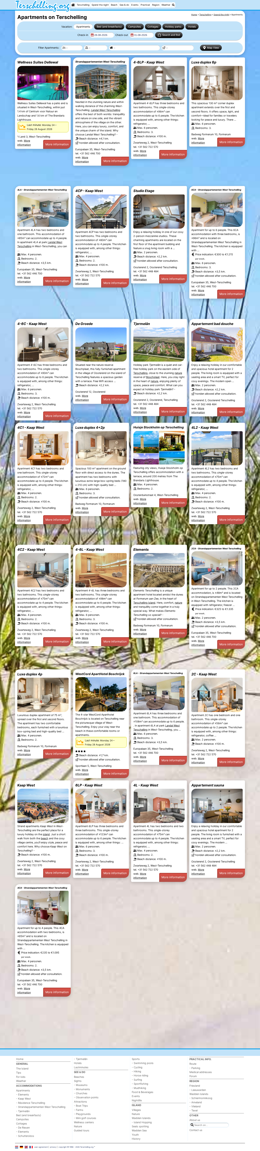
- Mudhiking (139, 1087)
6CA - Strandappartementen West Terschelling (216, 189)
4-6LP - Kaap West (148, 62)
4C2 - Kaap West (31, 549)
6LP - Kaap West (88, 785)
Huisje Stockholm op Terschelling (158, 427)
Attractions (80, 1101)
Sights (78, 1080)
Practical (145, 5)
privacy (53, 1147)
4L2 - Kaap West (204, 427)
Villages (136, 1109)
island (46, 834)
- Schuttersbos (25, 1135)
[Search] (173, 5)
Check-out (122, 34)
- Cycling (137, 1067)
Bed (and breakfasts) (109, 26)
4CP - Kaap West (89, 191)
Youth (135, 1134)
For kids (20, 1076)
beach (44, 838)
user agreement (41, 1147)
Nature (78, 1126)
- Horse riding (140, 1075)
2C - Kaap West (203, 674)
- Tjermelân (23, 1111)
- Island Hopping (142, 1122)
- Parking (194, 1067)
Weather (165, 5)
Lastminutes (81, 1067)
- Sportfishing (140, 1083)
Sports (136, 1058)
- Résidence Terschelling (30, 1102)
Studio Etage (143, 191)
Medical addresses (200, 1072)
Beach (114, 5)
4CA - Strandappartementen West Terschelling (42, 887)
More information (57, 144)
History (136, 1138)
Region (155, 5)
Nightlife (137, 1100)
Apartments (83, 26)
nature (178, 372)
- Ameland (195, 1102)
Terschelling (83, 5)
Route (192, 1063)
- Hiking (136, 1071)
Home (19, 1058)
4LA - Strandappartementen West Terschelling (42, 189)
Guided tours (81, 1130)
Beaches (79, 1076)
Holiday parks (173, 26)
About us (194, 1119)
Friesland (194, 1085)
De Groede (84, 324)
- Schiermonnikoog (200, 1098)
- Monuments (82, 1089)
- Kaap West (23, 1098)
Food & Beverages (142, 1092)
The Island (22, 1068)
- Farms (78, 1109)
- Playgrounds (82, 1113)
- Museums (81, 1084)
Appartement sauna (207, 785)
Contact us (195, 1130)
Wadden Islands (141, 1118)
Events (134, 5)
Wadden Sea (139, 1130)
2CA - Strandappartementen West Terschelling (216, 548)
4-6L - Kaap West (89, 549)
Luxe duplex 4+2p (90, 427)
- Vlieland (195, 1106)
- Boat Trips (81, 1105)
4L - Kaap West (145, 785)
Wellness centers (84, 1122)
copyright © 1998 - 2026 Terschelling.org (76, 1147)
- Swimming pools (143, 1063)
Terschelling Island (144, 602)
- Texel (193, 1110)
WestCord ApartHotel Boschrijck (100, 674)
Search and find (171, 34)
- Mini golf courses (85, 1118)
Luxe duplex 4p (29, 674)
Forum (193, 1076)
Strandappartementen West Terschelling (100, 61)
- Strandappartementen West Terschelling (40, 1106)
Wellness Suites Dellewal (37, 62)
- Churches (80, 1093)
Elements (141, 549)
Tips (18, 1072)
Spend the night (100, 5)
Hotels (192, 26)
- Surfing (137, 1079)
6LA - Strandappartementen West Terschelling (158, 673)
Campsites (134, 26)
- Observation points (86, 1097)
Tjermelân (141, 324)
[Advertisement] (121, 176)
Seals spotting (140, 1126)
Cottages (153, 26)
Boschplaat (153, 377)
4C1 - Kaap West (30, 427)
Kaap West (26, 785)
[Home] (73, 5)
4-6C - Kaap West (32, 324)
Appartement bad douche (212, 324)
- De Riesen (23, 1127)
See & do (124, 5)
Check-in (83, 34)
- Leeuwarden (197, 1089)
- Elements (22, 1094)
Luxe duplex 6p (203, 62)
